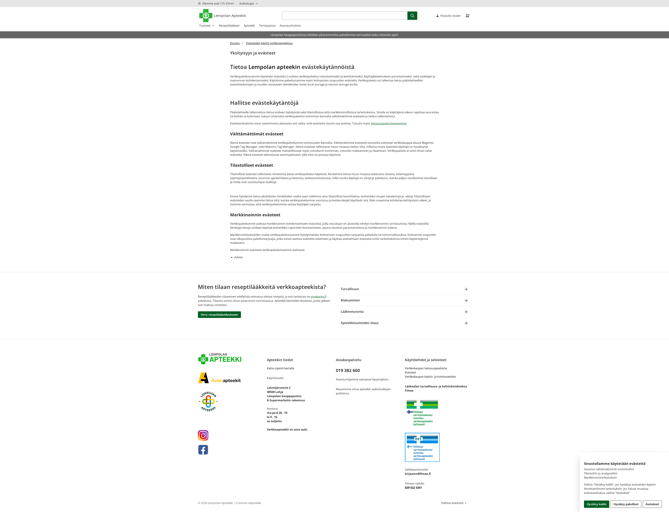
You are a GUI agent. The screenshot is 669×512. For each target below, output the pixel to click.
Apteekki (249, 25)
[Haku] (412, 15)
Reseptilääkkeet (229, 25)
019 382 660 (348, 370)
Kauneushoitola (290, 25)
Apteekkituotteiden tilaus (360, 323)
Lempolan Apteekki (230, 15)
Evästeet (410, 372)
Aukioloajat (246, 3)
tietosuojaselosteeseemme (388, 123)
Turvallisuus (350, 289)
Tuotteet (205, 25)
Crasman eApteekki (248, 503)
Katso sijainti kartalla (280, 368)
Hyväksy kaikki (596, 504)
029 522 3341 (413, 488)
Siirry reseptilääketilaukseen (219, 315)
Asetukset (652, 504)
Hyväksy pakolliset (626, 504)
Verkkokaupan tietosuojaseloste (426, 368)
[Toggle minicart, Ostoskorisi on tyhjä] (467, 15)
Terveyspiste (267, 25)
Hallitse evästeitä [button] (452, 503)
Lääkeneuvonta (352, 311)
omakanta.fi (318, 296)
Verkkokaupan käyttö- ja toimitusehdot (430, 377)
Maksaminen (350, 300)
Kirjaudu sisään (450, 16)
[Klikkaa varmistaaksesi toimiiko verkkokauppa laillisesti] (438, 412)
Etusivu (235, 43)
